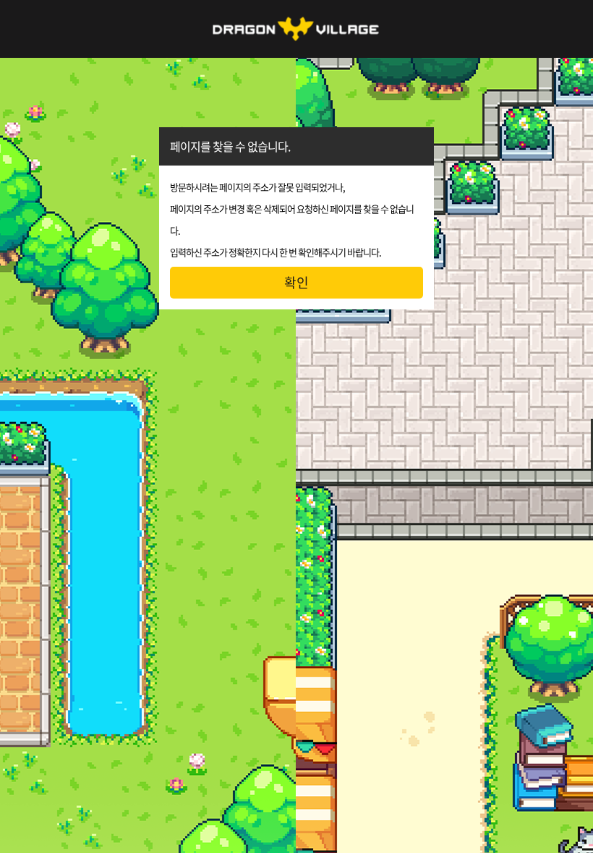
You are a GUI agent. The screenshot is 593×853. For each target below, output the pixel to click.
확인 (296, 282)
